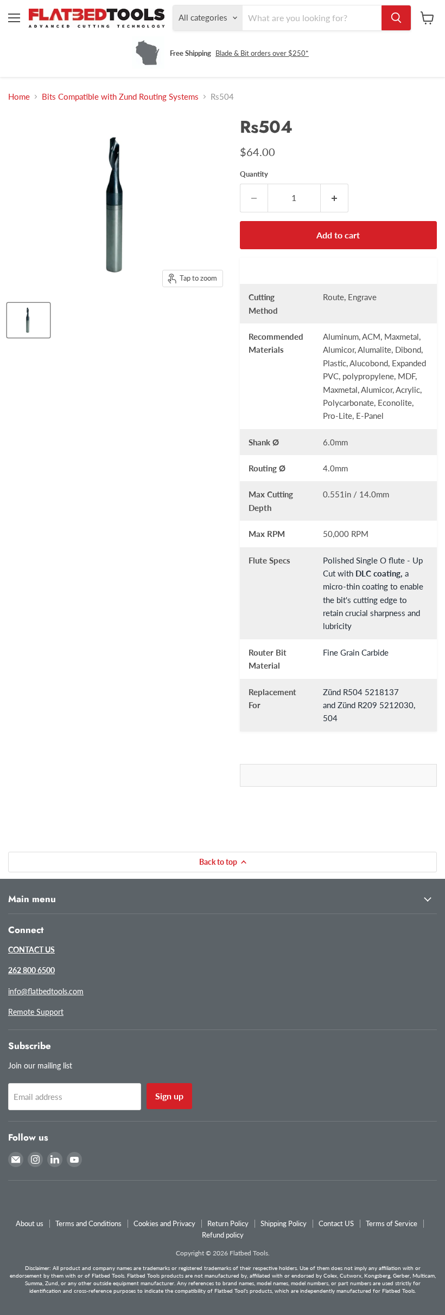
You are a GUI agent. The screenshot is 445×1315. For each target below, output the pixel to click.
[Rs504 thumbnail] (28, 320)
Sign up (169, 1096)
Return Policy (228, 1223)
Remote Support (35, 1011)
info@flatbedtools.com (46, 991)
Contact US (336, 1223)
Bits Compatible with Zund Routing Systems (120, 96)
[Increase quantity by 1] (334, 198)
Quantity (254, 174)
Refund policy (223, 1234)
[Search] (396, 17)
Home (19, 96)
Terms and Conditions (88, 1223)
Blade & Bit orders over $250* (262, 53)
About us (29, 1223)
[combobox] (312, 17)
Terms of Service (391, 1223)
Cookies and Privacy (164, 1223)
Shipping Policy (283, 1223)
